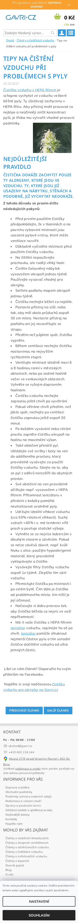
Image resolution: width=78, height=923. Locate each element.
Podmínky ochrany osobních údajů (28, 796)
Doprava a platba (17, 787)
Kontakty (11, 819)
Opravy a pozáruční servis (23, 805)
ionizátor (18, 628)
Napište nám (14, 823)
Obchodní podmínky (18, 792)
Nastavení (39, 901)
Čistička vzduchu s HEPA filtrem (29, 90)
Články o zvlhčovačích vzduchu (26, 856)
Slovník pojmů (14, 865)
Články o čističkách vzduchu (24, 851)
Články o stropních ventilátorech (27, 842)
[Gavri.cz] (23, 16)
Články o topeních (17, 861)
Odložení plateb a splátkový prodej (28, 810)
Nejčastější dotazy (17, 814)
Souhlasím (39, 915)
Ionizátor (28, 633)
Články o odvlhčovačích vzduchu (27, 847)
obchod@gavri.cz (20, 746)
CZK (66, 24)
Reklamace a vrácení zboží (23, 801)
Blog (8, 870)
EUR (72, 24)
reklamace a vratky (28, 768)
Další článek (58, 710)
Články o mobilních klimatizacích (27, 838)
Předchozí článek (24, 710)
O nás (9, 874)
